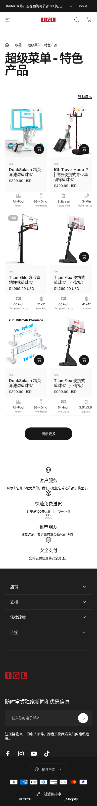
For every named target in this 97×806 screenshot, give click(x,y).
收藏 (18, 45)
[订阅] (83, 718)
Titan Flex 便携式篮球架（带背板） (70, 280)
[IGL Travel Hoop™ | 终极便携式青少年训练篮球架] (71, 130)
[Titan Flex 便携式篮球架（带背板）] (71, 238)
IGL (11, 163)
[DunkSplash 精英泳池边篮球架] (26, 130)
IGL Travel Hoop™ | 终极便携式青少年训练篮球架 (71, 174)
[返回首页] (7, 45)
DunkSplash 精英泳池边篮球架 (25, 172)
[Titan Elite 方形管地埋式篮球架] (26, 238)
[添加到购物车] (39, 149)
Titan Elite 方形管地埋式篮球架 (24, 280)
